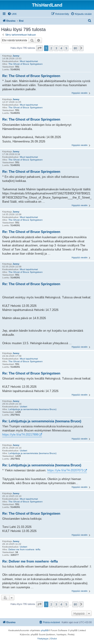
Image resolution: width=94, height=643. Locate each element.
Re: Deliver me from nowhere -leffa (30, 561)
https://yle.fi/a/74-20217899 (20, 434)
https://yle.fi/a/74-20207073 (65, 470)
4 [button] (61, 48)
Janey (16, 55)
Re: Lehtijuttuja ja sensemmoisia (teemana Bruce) (41, 421)
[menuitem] (12, 14)
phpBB (44, 630)
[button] (39, 48)
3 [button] (56, 48)
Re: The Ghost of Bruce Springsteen (31, 76)
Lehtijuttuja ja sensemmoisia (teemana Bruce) (32, 409)
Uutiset (23, 406)
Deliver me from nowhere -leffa (24, 549)
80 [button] (75, 48)
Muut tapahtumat (29, 61)
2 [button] (51, 48)
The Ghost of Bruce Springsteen (25, 64)
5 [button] (66, 48)
